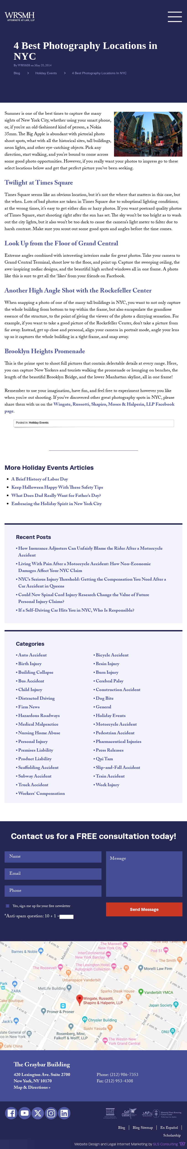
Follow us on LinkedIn (64, 1113)
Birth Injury (30, 664)
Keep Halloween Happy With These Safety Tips (57, 488)
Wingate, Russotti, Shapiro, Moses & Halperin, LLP (19, 11)
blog (17, 73)
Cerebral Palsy (109, 682)
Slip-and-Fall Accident (118, 768)
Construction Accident (118, 690)
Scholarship (172, 1136)
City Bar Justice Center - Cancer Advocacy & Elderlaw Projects (110, 1113)
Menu (175, 11)
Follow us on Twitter (37, 1113)
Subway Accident (35, 777)
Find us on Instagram (51, 1113)
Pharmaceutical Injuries (118, 742)
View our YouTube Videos (24, 1113)
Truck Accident (33, 785)
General (103, 708)
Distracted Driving (36, 699)
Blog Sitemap (143, 1128)
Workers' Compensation (41, 794)
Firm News (29, 708)
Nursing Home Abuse (39, 733)
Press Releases (110, 751)
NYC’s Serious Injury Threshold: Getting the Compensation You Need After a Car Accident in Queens (92, 583)
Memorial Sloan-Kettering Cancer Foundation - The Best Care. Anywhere (167, 1113)
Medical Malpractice (38, 725)
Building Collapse (35, 673)
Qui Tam (104, 759)
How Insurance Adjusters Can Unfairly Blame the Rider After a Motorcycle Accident (90, 552)
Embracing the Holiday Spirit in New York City (56, 504)
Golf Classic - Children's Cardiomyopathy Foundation (129, 1113)
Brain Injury (107, 664)
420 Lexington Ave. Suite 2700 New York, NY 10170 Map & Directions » (42, 1081)
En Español (169, 1128)
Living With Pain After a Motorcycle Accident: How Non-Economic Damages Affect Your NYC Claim (84, 568)
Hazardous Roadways (39, 716)
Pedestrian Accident (115, 733)
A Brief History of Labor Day (39, 480)
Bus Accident (31, 682)
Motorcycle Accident (116, 725)
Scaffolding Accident (38, 768)
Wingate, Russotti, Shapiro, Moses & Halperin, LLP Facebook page (89, 408)
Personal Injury (33, 742)
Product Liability (35, 759)
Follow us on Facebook (11, 1113)
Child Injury (30, 690)
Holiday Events (46, 73)
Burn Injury (107, 673)
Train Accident (110, 777)
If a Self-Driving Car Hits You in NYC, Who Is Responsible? (76, 611)
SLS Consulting (165, 1144)
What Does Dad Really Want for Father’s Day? (56, 496)
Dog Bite (105, 699)
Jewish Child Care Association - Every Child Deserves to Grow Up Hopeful (147, 1113)
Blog (121, 1128)
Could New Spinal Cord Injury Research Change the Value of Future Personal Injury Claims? (83, 599)
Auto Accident (32, 656)
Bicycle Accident (112, 656)
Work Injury (107, 785)
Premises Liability (35, 751)
